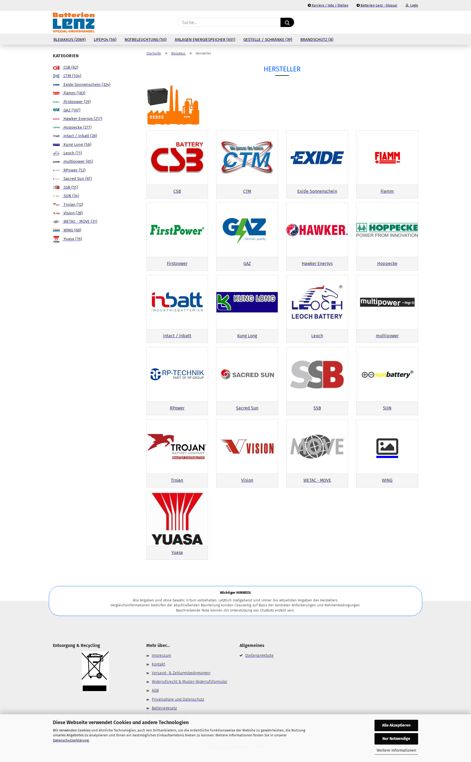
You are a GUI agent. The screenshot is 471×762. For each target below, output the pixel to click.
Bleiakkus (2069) (69, 39)
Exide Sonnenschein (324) (86, 84)
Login (413, 5)
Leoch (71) (72, 152)
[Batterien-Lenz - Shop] (74, 22)
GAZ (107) (71, 110)
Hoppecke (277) (77, 127)
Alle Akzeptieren (396, 725)
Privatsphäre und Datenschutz (178, 699)
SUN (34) (70, 195)
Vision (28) (72, 212)
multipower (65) (77, 161)
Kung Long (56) (76, 144)
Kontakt (158, 664)
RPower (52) (74, 170)
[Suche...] (287, 22)
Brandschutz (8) (316, 39)
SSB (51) (70, 187)
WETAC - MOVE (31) (79, 221)
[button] (415, 22)
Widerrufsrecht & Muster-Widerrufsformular (189, 681)
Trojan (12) (72, 204)
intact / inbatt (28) (79, 135)
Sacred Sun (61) (77, 178)
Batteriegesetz (164, 708)
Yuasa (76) (72, 239)
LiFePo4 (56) (105, 39)
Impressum (161, 655)
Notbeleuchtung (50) (146, 39)
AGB (155, 690)
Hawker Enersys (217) (82, 118)
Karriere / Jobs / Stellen (329, 5)
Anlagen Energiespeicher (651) (205, 39)
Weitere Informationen (396, 750)
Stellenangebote (259, 655)
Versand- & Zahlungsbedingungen (181, 673)
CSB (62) (70, 67)
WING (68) (71, 230)
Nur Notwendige (396, 738)
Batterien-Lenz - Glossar (378, 5)
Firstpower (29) (76, 101)
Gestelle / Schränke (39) (267, 39)
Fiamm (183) (73, 93)
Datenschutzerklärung (71, 740)
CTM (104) (71, 75)
